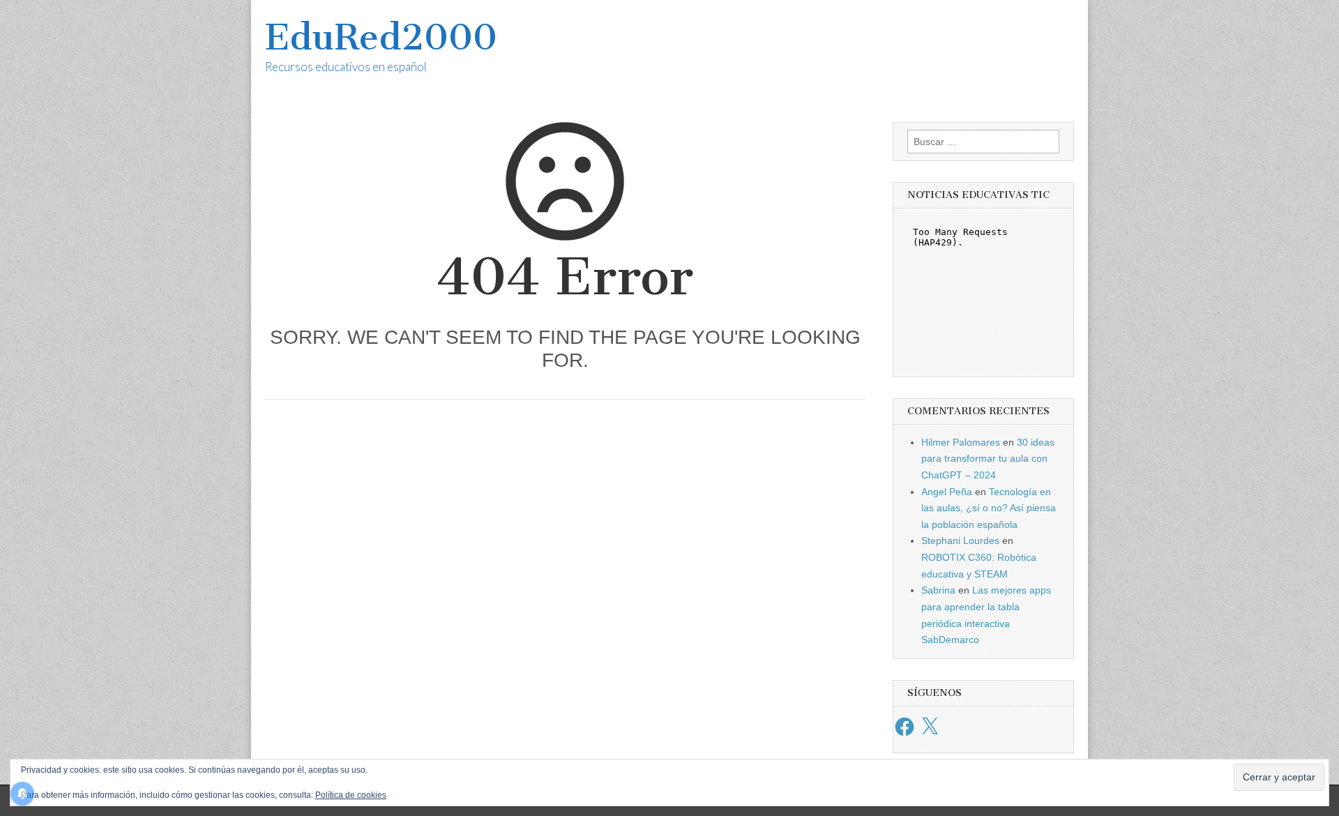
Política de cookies (350, 795)
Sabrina (938, 590)
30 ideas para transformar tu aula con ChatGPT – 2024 (987, 459)
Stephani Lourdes (960, 540)
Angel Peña (946, 491)
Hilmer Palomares (960, 442)
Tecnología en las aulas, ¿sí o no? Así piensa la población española (988, 508)
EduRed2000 (381, 37)
